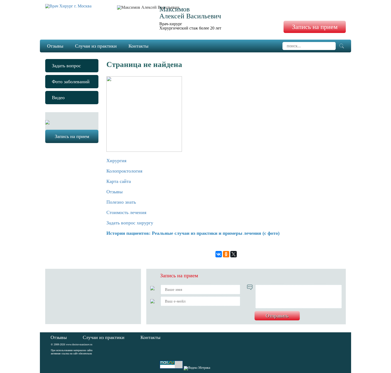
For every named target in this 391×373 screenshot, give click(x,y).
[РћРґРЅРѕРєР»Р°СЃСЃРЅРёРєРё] (226, 254)
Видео (58, 97)
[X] (233, 254)
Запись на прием (315, 26)
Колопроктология (124, 171)
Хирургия (116, 160)
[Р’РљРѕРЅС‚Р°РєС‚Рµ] (218, 254)
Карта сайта (118, 181)
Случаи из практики (96, 46)
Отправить (277, 315)
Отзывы (55, 46)
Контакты (138, 46)
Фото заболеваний (71, 81)
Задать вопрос (66, 65)
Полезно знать (121, 202)
